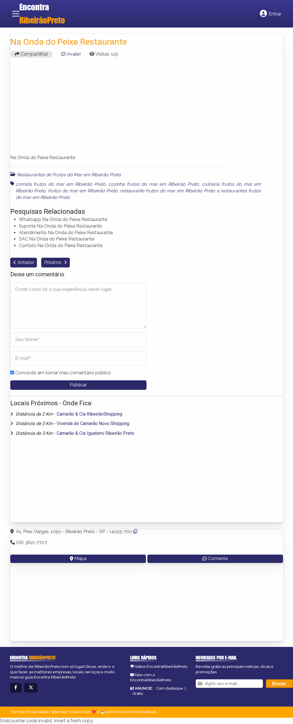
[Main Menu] (15, 13)
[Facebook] (15, 687)
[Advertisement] (146, 109)
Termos (17, 712)
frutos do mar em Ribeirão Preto (82, 190)
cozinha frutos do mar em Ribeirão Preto (153, 184)
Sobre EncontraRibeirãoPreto (161, 666)
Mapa (80, 558)
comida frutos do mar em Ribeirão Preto (61, 184)
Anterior (25, 262)
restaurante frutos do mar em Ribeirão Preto (167, 190)
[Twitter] (30, 687)
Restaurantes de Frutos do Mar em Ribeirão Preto (69, 174)
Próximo (53, 262)
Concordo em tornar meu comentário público (63, 372)
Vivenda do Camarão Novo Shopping (93, 423)
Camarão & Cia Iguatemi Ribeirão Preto (95, 433)
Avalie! (74, 54)
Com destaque (169, 688)
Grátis (137, 693)
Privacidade (38, 712)
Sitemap (58, 712)
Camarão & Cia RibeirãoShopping (89, 414)
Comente (218, 558)
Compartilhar (33, 54)
